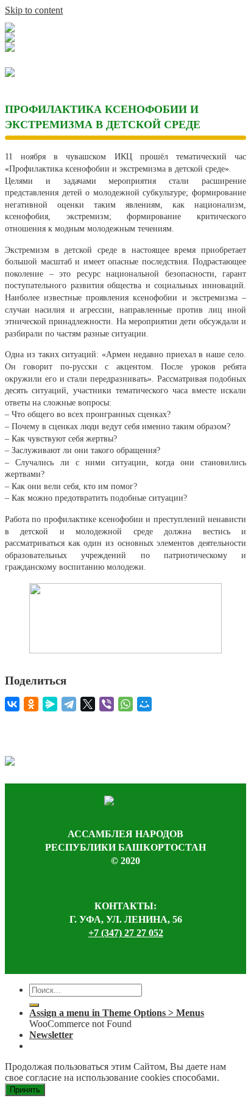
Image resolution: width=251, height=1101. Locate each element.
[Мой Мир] (144, 704)
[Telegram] (69, 704)
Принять (25, 1089)
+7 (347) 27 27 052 (125, 933)
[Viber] (106, 704)
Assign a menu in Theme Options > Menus (116, 1013)
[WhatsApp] (125, 704)
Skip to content (34, 10)
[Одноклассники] (31, 704)
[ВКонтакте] (12, 704)
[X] (87, 704)
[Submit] (34, 1005)
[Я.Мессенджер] (50, 704)
